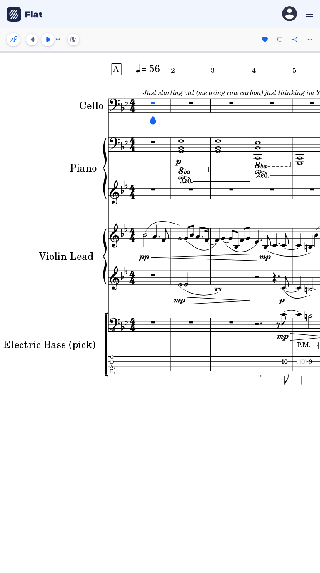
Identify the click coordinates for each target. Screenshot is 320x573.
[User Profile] (289, 14)
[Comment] (280, 39)
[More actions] (310, 39)
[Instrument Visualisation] (73, 39)
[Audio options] (58, 39)
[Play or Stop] (48, 39)
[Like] (265, 39)
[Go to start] (32, 39)
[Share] (295, 39)
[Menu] (308, 14)
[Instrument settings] (13, 39)
